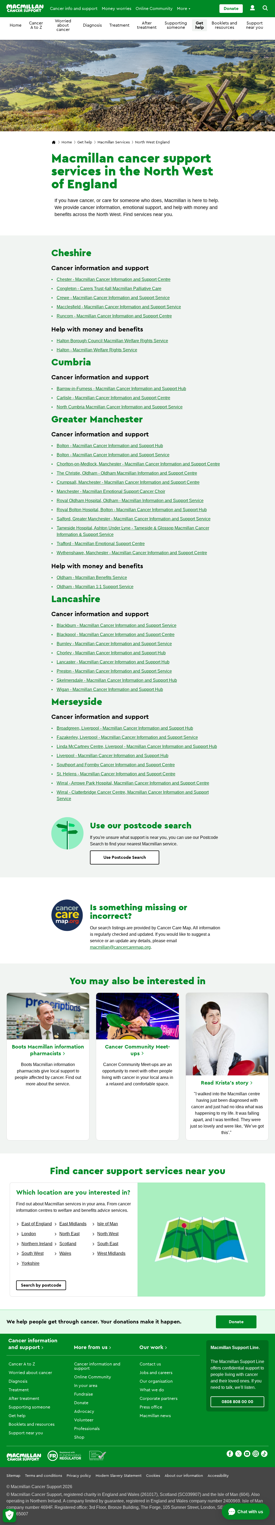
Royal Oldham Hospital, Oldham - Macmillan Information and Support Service (130, 500)
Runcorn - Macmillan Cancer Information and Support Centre (114, 316)
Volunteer (83, 1420)
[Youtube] (247, 1454)
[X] (238, 1454)
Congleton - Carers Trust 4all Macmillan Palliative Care (109, 288)
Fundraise (83, 1394)
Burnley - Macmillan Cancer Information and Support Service (114, 643)
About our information (184, 1476)
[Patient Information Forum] (98, 1456)
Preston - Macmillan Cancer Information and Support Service (114, 671)
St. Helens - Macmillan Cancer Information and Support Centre (116, 774)
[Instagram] (255, 1454)
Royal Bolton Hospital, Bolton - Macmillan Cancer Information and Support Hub (132, 509)
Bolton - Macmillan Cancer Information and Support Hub (110, 445)
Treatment (119, 25)
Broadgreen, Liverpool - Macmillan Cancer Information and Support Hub (125, 728)
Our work (151, 1347)
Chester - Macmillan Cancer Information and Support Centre (114, 279)
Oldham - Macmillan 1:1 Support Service (95, 586)
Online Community (154, 8)
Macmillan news (155, 1416)
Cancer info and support (73, 8)
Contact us (150, 1364)
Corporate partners (159, 1398)
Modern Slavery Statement (119, 1476)
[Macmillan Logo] (25, 8)
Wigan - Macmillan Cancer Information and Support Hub (110, 689)
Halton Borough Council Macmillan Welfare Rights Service (112, 340)
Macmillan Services (113, 142)
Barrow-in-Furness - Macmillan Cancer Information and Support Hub (121, 388)
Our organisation (156, 1381)
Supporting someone (176, 25)
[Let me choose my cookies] (9, 1515)
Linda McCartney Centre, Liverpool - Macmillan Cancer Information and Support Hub (137, 746)
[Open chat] (246, 1511)
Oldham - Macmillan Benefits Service (92, 577)
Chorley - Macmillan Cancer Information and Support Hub (111, 653)
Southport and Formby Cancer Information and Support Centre (116, 764)
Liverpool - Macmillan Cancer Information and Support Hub (112, 755)
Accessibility (218, 1476)
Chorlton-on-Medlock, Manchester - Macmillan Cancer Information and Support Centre (138, 464)
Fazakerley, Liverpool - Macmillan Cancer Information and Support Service (127, 737)
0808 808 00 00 (237, 1402)
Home (15, 25)
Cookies (153, 1476)
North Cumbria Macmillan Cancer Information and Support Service (120, 407)
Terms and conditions (43, 1476)
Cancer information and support (97, 1366)
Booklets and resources (224, 25)
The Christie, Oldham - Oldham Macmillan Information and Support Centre (127, 473)
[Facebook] (230, 1454)
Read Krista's (224, 1083)
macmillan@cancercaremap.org (120, 947)
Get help (199, 25)
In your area (85, 1385)
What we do (152, 1390)
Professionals (87, 1429)
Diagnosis (92, 25)
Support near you (254, 25)
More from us (90, 1347)
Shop (79, 1437)
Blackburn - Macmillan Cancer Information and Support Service (116, 625)
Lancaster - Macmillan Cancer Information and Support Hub (113, 662)
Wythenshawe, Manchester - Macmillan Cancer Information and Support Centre (132, 552)
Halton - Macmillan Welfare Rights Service (97, 350)
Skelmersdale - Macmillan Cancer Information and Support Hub (117, 680)
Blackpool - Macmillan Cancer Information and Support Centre (116, 634)
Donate (231, 8)
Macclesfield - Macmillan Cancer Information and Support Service (119, 307)
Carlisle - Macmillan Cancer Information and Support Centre (113, 398)
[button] (262, 8)
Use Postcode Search (124, 857)
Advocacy (84, 1411)
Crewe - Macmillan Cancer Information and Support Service (113, 297)
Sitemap (13, 1476)
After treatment (147, 25)
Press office (151, 1407)
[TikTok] (264, 1454)
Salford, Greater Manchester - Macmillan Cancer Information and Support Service (134, 519)
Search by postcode (41, 1285)
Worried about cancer (63, 25)
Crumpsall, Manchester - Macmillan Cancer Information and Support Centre (128, 482)
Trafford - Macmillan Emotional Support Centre (101, 543)
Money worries (116, 8)
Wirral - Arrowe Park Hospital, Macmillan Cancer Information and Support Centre (133, 783)
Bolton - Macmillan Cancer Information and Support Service (113, 455)
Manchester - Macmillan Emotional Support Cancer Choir (111, 491)
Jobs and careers (156, 1373)
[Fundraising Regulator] (64, 1456)
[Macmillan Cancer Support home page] (53, 143)
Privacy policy (79, 1476)
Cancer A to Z (36, 25)
